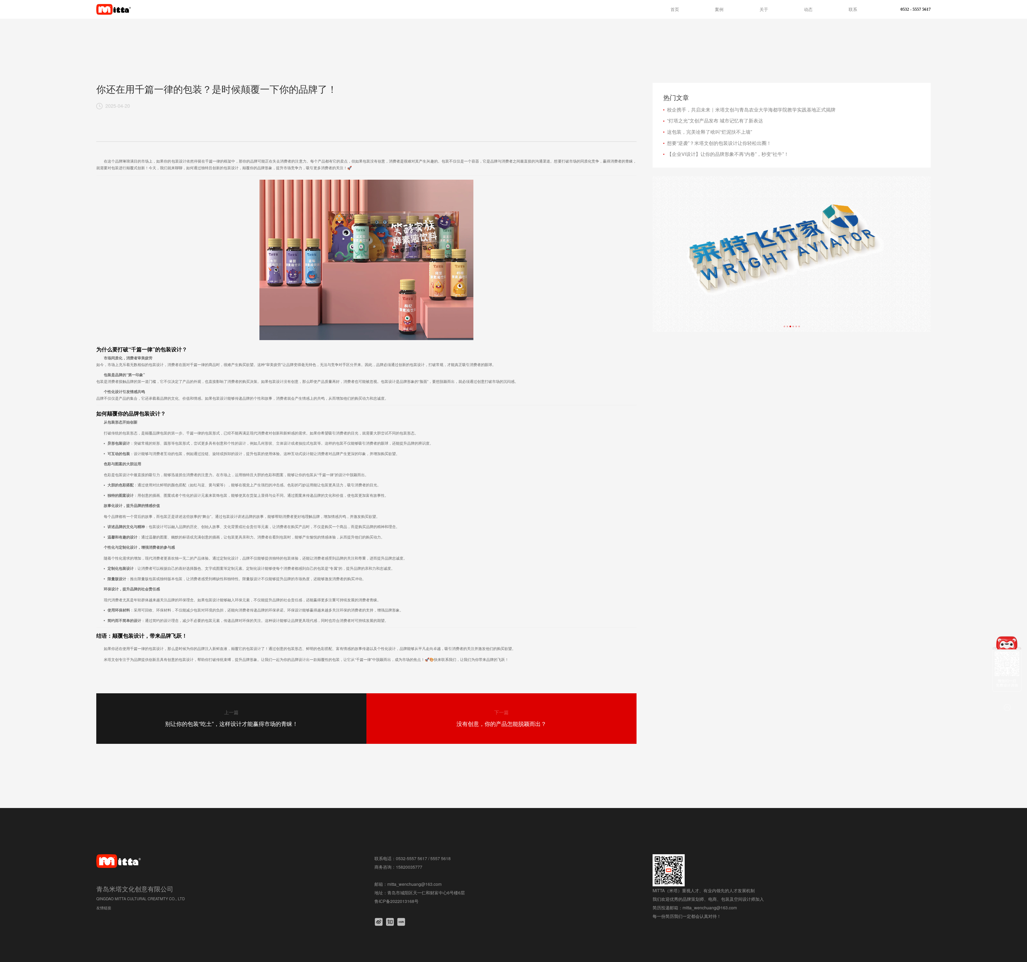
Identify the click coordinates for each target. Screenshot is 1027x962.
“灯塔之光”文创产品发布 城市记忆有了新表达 (715, 121)
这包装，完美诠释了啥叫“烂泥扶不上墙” (709, 132)
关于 (764, 9)
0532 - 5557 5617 (915, 9)
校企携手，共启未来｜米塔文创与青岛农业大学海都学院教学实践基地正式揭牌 (751, 110)
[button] (784, 326)
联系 (853, 9)
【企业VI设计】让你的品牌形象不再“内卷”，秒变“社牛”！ (728, 154)
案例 (719, 9)
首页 (674, 9)
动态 (808, 9)
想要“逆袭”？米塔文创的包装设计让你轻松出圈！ (719, 143)
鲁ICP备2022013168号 (396, 901)
